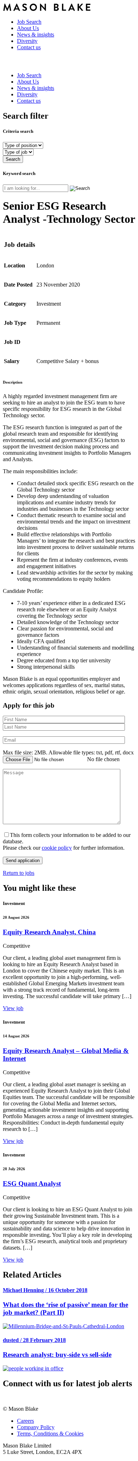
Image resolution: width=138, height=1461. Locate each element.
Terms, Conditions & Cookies (50, 1434)
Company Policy (35, 1427)
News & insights (35, 35)
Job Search (29, 22)
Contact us (29, 47)
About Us (28, 28)
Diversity (27, 41)
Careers (25, 1421)
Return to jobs (18, 873)
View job (13, 1008)
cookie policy (57, 848)
